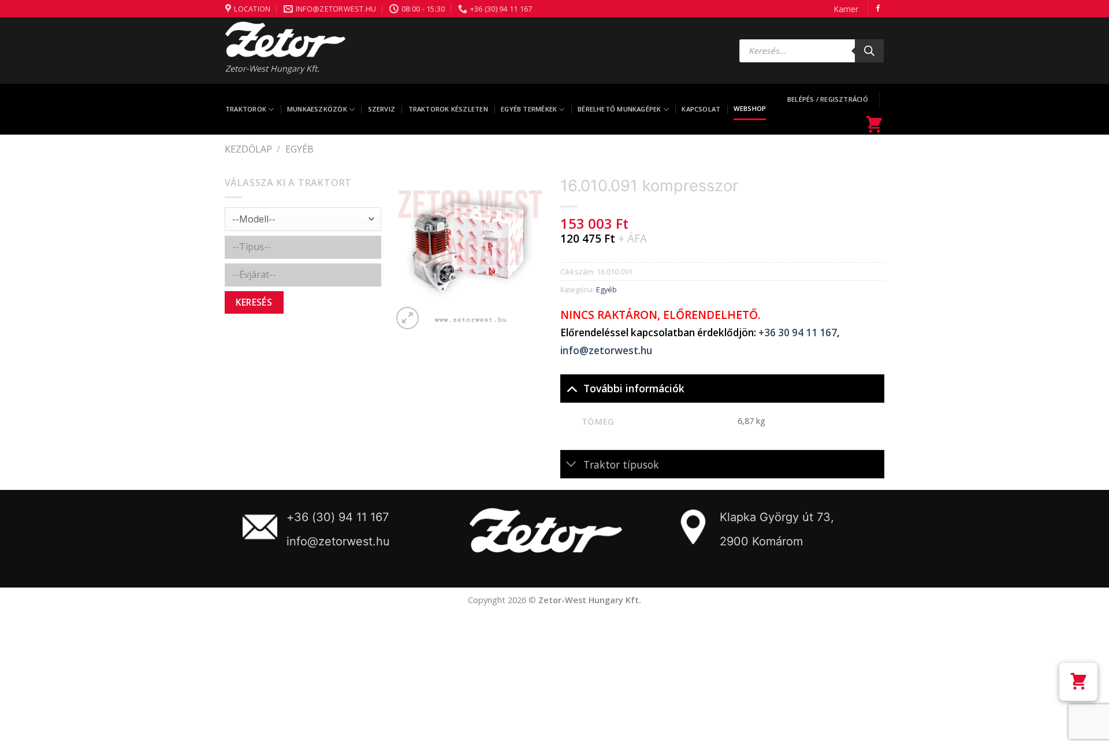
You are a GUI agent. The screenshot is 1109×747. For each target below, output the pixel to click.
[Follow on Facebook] (877, 9)
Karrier (845, 8)
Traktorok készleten (448, 109)
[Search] (869, 50)
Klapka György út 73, (777, 517)
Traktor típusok (621, 464)
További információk (633, 388)
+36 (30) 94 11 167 (337, 517)
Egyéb (299, 149)
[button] (1078, 682)
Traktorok (245, 109)
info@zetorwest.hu (606, 350)
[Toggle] (571, 388)
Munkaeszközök (317, 109)
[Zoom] (407, 318)
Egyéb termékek (529, 109)
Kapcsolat (701, 109)
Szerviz (382, 109)
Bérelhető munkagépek (619, 109)
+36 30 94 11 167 (797, 332)
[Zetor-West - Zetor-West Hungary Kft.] (285, 39)
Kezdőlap (248, 149)
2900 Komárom (761, 541)
